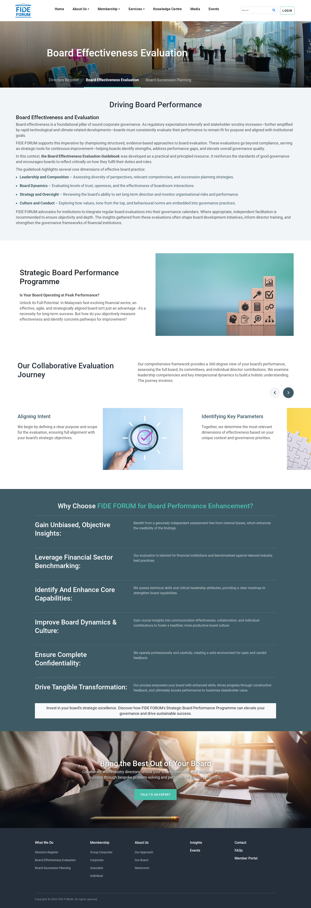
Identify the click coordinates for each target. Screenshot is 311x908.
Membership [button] (108, 9)
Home (59, 9)
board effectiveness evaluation (55, 860)
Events (214, 9)
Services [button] (135, 9)
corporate (96, 860)
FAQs (239, 850)
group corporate (101, 852)
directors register (46, 852)
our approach (144, 852)
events (195, 850)
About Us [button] (80, 9)
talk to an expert (155, 794)
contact (240, 843)
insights (196, 843)
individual (96, 875)
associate (96, 868)
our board (141, 860)
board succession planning (53, 868)
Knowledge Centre (167, 9)
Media (195, 9)
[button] (275, 392)
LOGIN (287, 10)
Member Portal (246, 858)
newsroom (142, 868)
